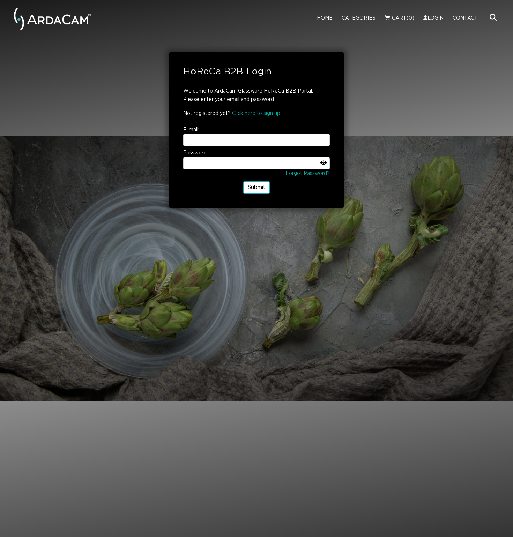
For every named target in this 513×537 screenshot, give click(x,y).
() (403, 18)
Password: (195, 152)
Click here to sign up (256, 113)
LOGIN (436, 18)
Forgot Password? (307, 173)
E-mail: (191, 129)
